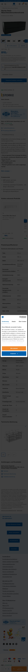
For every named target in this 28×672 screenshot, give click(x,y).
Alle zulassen (14, 348)
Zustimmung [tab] (5, 321)
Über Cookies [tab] (22, 321)
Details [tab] (14, 321)
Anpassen (13, 353)
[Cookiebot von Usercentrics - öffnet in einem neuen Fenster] (19, 317)
